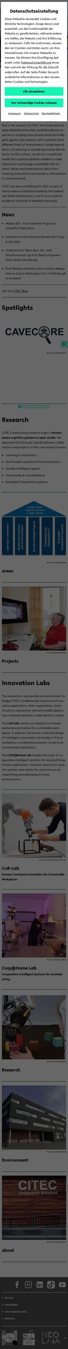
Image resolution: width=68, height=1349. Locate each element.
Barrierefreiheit (51, 113)
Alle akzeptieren (34, 91)
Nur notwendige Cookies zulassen (34, 103)
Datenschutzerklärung (36, 62)
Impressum (14, 113)
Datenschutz (31, 113)
